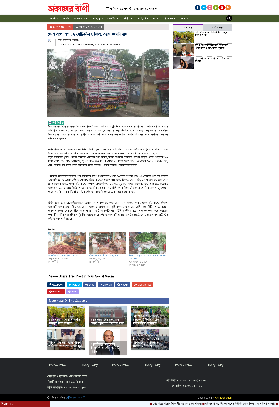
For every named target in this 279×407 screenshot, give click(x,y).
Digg (91, 284)
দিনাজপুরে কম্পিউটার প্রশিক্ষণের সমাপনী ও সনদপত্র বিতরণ (146, 342)
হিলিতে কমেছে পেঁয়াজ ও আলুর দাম (103, 255)
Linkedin (107, 284)
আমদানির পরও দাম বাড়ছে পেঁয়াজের (63, 255)
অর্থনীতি (127, 18)
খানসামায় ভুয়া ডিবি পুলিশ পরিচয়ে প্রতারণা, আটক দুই (65, 344)
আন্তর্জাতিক (79, 18)
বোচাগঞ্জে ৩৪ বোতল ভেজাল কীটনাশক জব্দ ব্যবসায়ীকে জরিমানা (146, 319)
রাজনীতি (111, 18)
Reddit (124, 284)
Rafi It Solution (223, 397)
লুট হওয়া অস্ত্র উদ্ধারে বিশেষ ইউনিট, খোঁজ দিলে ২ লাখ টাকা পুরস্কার (211, 47)
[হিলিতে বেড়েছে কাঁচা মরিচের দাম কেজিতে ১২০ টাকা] (148, 243)
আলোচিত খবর (85, 26)
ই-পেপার (54, 18)
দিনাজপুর (97, 26)
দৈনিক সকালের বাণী (61, 26)
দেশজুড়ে (96, 18)
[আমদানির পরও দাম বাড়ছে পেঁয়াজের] (67, 243)
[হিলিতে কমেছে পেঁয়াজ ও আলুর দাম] (107, 243)
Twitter (75, 284)
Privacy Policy (57, 365)
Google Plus (144, 284)
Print (74, 291)
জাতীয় (66, 18)
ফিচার (156, 18)
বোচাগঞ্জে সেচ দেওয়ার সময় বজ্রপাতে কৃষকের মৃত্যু (107, 321)
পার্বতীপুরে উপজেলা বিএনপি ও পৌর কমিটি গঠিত (105, 348)
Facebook (57, 284)
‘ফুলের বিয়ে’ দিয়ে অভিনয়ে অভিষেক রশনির (212, 60)
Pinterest (57, 291)
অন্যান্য (183, 18)
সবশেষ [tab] (188, 27)
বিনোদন (169, 18)
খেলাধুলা (141, 18)
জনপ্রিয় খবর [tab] (217, 27)
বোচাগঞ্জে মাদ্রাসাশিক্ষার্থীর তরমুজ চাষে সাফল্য (65, 321)
